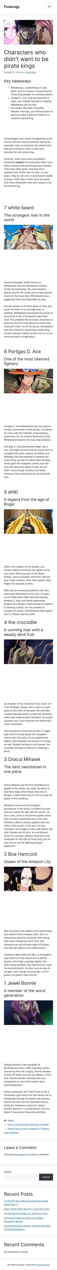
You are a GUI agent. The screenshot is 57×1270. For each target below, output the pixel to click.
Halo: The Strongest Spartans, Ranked (28, 1124)
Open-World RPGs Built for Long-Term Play (27, 1209)
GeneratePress (43, 1264)
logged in (23, 1154)
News (11, 1120)
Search (7, 1172)
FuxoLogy (12, 7)
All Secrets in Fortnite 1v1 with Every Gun (25, 1213)
